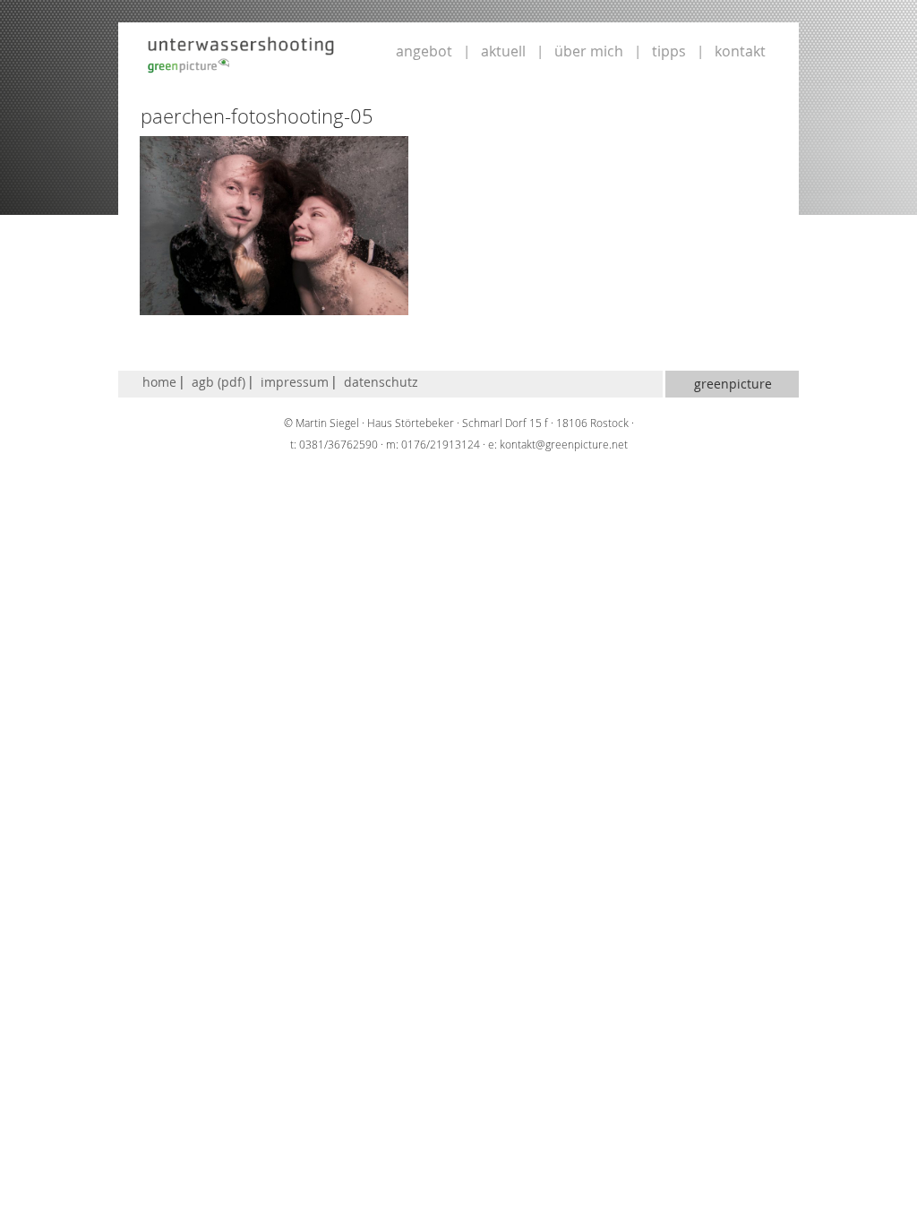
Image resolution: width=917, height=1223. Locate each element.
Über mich (588, 51)
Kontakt (740, 51)
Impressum (295, 381)
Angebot (424, 51)
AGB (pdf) (218, 381)
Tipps (669, 51)
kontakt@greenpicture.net (564, 444)
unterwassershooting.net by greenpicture (241, 53)
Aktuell (503, 51)
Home (159, 381)
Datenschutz (381, 381)
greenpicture (733, 383)
